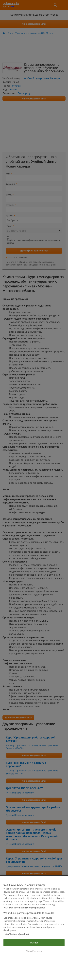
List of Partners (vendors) (16, 934)
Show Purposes (34, 951)
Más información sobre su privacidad (27, 907)
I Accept (34, 942)
